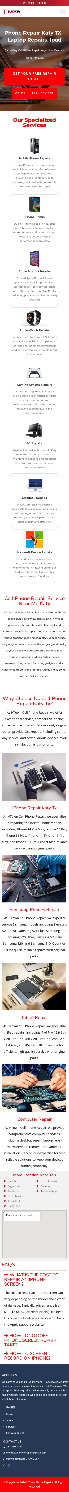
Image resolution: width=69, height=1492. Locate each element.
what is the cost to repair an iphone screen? (31, 1279)
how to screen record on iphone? (27, 1356)
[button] (63, 11)
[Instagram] (4, 1465)
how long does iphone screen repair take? (30, 1340)
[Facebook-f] (9, 1465)
